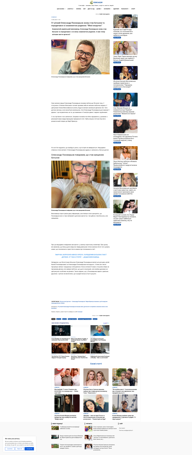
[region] (19, 444)
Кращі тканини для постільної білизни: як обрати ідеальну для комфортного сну (71, 437)
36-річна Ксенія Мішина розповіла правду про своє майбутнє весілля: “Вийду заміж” (65, 417)
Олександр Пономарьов (84, 319)
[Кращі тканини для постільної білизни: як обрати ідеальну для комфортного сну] (55, 437)
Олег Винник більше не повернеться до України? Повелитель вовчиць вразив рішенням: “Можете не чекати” (124, 111)
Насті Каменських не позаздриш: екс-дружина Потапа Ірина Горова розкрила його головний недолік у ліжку (125, 137)
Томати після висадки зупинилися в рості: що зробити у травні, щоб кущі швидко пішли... (71, 446)
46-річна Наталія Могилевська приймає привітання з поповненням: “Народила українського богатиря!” (124, 84)
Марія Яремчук (72, 319)
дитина (59, 319)
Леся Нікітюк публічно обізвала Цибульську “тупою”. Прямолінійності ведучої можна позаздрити (125, 164)
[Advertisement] (80, 89)
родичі (95, 319)
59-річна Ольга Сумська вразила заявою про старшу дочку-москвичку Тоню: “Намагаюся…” (95, 391)
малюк (64, 319)
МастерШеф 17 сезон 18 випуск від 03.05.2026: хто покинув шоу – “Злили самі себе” (66, 391)
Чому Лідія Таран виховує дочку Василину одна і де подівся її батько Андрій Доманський (125, 58)
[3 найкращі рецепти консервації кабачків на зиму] (55, 428)
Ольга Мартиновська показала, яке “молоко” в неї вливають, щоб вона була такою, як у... (104, 437)
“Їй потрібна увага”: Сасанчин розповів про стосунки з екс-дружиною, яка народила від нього (124, 391)
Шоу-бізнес (117, 37)
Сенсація (80, 311)
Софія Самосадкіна (104, 14)
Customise (9, 448)
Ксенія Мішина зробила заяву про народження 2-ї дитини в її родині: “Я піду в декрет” (123, 417)
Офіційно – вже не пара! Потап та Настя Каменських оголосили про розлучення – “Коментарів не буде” (94, 417)
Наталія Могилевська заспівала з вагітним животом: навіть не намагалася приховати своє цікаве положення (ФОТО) (125, 191)
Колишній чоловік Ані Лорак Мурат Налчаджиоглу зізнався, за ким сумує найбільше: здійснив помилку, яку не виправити (124, 218)
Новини (54, 17)
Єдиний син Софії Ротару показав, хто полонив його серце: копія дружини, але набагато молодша (123, 32)
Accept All (29, 448)
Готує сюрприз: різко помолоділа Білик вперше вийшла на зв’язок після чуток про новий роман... (105, 428)
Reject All (19, 448)
